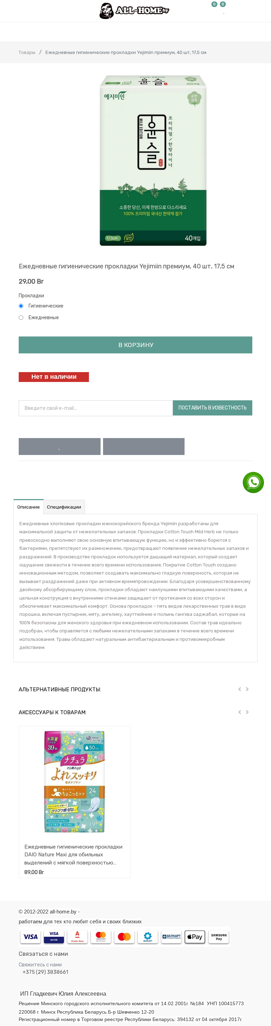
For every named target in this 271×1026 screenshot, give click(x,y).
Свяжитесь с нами (40, 965)
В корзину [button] (135, 344)
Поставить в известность (213, 408)
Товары (27, 52)
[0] (214, 11)
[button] (59, 446)
